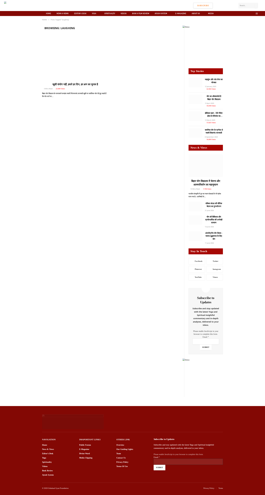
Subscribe (203, 5)
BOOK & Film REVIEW (140, 13)
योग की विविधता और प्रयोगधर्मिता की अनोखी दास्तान (213, 220)
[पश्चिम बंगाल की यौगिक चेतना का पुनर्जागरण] (195, 206)
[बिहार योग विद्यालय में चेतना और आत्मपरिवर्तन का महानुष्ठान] (206, 165)
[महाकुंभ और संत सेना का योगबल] (195, 82)
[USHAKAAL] (21, 5)
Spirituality (109, 13)
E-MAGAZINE (180, 13)
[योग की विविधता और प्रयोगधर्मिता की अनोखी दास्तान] (195, 220)
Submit (205, 347)
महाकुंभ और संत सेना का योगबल (214, 80)
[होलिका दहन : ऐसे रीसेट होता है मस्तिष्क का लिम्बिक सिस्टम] (195, 116)
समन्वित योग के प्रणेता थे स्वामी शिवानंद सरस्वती (214, 131)
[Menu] (257, 13)
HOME (48, 13)
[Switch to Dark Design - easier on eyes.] (252, 13)
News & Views (63, 13)
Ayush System (161, 13)
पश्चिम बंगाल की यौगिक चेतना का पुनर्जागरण (214, 204)
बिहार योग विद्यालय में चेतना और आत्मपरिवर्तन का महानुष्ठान (205, 183)
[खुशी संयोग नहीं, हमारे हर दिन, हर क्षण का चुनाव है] (75, 58)
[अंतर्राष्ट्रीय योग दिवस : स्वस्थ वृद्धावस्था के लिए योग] (195, 236)
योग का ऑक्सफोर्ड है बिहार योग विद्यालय (214, 97)
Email (206, 337)
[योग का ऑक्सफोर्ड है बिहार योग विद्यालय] (195, 99)
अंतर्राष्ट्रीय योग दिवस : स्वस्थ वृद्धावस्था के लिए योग (213, 236)
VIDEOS (124, 13)
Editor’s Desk (80, 13)
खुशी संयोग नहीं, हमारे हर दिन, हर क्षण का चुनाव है (75, 84)
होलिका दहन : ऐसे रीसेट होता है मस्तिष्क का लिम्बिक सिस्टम (214, 115)
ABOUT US (196, 13)
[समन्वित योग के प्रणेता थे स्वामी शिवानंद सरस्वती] (195, 133)
